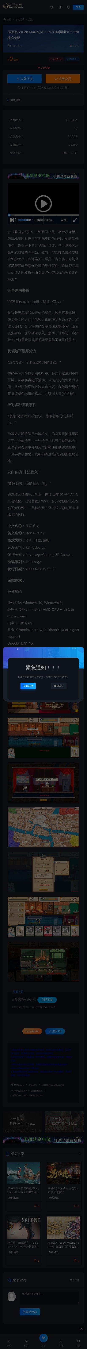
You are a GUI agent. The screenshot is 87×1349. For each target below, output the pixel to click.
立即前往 (28, 686)
